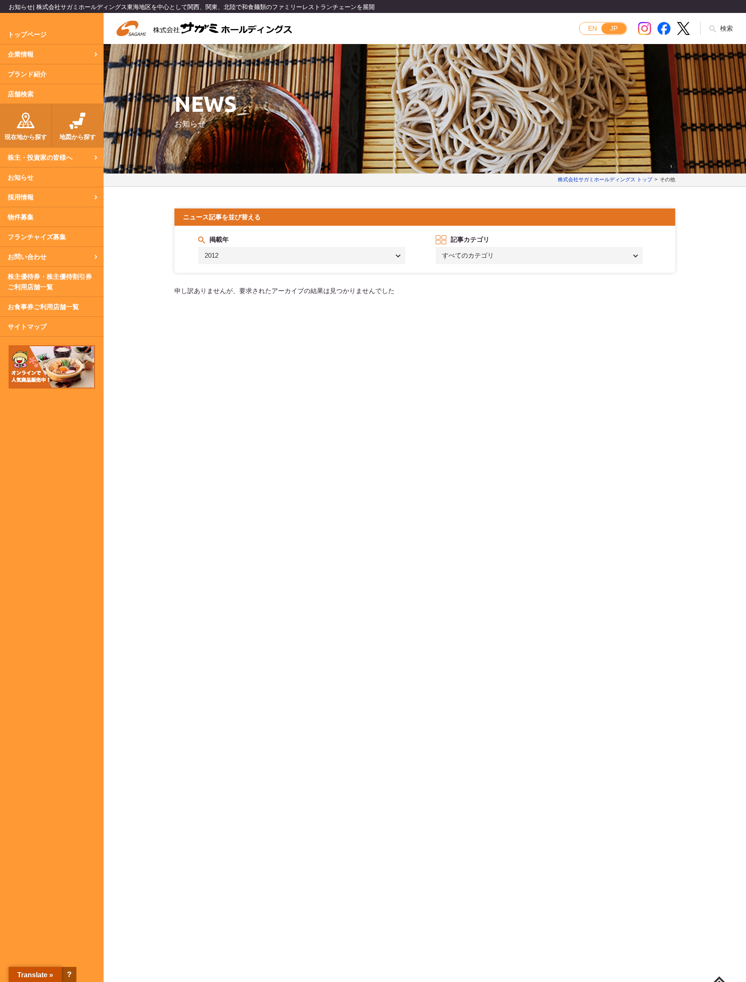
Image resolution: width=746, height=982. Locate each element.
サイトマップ (27, 326)
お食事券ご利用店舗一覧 (43, 306)
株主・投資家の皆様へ (40, 157)
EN (592, 28)
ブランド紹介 (27, 74)
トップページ (27, 34)
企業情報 (21, 54)
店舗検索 (21, 94)
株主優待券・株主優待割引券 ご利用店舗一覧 (50, 281)
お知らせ (21, 177)
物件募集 (21, 217)
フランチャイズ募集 (37, 236)
